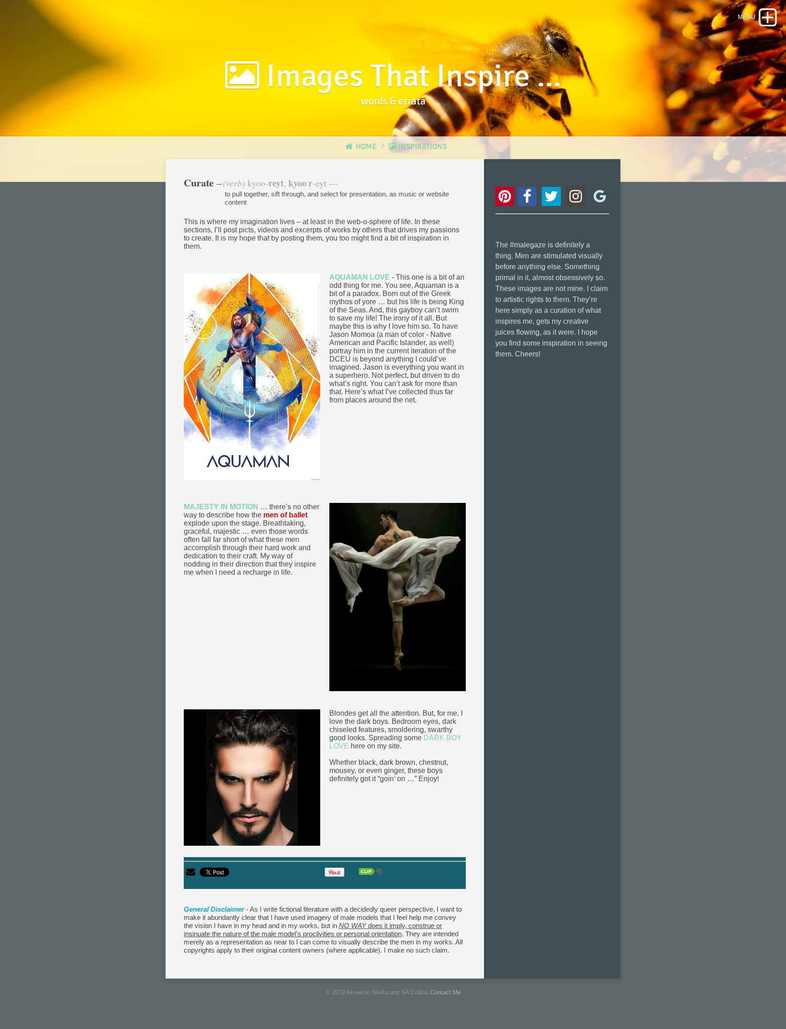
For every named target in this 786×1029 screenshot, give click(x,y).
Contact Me (445, 992)
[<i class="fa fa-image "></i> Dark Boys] (252, 777)
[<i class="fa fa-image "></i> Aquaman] (252, 376)
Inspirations (422, 146)
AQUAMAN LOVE (359, 277)
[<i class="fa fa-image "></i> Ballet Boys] (397, 597)
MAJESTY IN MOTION (221, 507)
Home (365, 146)
